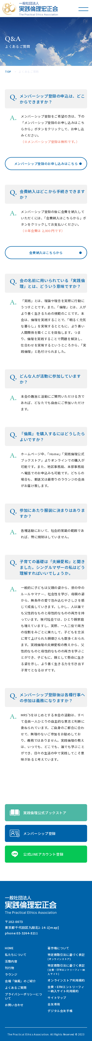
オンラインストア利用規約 (66, 980)
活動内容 (11, 961)
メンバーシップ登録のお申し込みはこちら (46, 163)
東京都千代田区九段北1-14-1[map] (32, 927)
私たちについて (16, 954)
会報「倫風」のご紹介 (20, 981)
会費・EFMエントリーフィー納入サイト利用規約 (66, 989)
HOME (9, 948)
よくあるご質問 (16, 987)
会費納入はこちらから (46, 252)
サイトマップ (57, 997)
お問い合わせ (14, 1005)
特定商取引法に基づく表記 (66, 956)
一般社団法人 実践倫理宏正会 (38, 9)
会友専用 (54, 1004)
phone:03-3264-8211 (21, 933)
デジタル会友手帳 (60, 1011)
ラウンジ (11, 974)
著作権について (58, 948)
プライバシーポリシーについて (23, 996)
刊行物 (9, 968)
